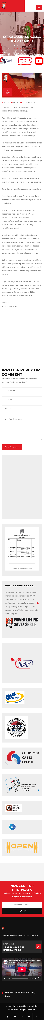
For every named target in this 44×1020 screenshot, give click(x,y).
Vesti (27, 45)
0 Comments (29, 102)
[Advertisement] (22, 334)
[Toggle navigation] (39, 7)
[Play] (4, 978)
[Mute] (36, 978)
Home (19, 45)
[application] (22, 969)
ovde (36, 603)
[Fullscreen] (39, 978)
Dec (8, 91)
